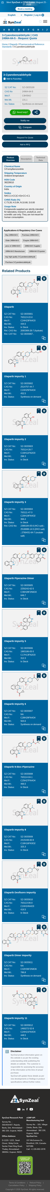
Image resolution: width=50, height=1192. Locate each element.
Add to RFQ (25, 144)
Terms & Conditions (17, 1183)
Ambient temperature (14, 176)
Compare (27, 127)
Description (26, 159)
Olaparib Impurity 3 (15, 502)
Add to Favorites (14, 79)
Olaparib (9, 307)
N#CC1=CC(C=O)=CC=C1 (17, 196)
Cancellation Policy (16, 1185)
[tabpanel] (25, 6)
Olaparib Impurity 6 (15, 704)
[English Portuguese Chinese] (15, 15)
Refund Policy (35, 1183)
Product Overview (10, 158)
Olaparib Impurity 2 (15, 439)
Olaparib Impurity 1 (15, 376)
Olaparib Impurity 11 (15, 1018)
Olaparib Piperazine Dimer (19, 578)
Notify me (25, 120)
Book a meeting (25, 9)
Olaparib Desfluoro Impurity (20, 892)
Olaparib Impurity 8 (15, 829)
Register (28, 15)
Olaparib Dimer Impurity (17, 955)
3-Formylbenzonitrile (14, 169)
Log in (38, 15)
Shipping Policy (35, 1185)
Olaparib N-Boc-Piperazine (19, 766)
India (6, 189)
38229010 (9, 182)
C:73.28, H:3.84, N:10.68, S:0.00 (19, 202)
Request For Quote (25, 138)
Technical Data (40, 158)
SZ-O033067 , (27, 334)
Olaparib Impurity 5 (15, 641)
